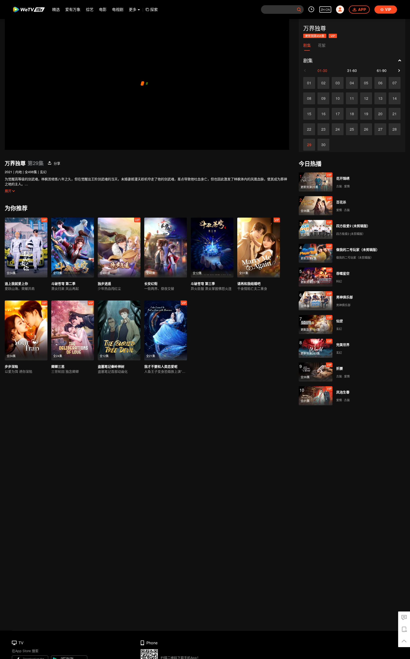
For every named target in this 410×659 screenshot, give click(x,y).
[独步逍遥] (119, 247)
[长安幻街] (165, 247)
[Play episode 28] (395, 129)
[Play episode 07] (395, 83)
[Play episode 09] (323, 98)
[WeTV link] (29, 9)
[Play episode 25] (352, 129)
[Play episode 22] (309, 129)
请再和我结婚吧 (249, 283)
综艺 (89, 9)
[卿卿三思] (72, 330)
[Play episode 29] (309, 145)
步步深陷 (11, 366)
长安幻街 (151, 283)
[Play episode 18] (352, 114)
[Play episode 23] (323, 129)
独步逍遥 (104, 283)
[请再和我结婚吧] (258, 247)
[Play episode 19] (366, 114)
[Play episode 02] (323, 83)
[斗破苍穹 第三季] (212, 247)
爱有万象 (72, 9)
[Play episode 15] (309, 114)
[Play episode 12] (366, 98)
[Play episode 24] (338, 129)
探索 (154, 9)
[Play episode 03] (338, 83)
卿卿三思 (58, 366)
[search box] (299, 9)
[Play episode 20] (380, 114)
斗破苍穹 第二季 (63, 283)
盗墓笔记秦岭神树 (111, 366)
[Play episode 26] (366, 129)
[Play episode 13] (380, 98)
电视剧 (117, 9)
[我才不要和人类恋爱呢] (165, 330)
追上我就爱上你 (16, 283)
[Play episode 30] (323, 145)
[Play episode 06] (380, 83)
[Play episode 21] (395, 114)
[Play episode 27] (380, 129)
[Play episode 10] (338, 98)
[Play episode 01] (309, 83)
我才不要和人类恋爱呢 (160, 366)
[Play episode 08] (309, 98)
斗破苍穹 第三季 (203, 283)
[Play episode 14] (395, 98)
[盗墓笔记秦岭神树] (119, 330)
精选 (56, 9)
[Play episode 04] (352, 83)
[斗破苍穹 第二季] (72, 247)
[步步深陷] (26, 330)
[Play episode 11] (352, 98)
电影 (103, 9)
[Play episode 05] (366, 83)
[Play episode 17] (338, 114)
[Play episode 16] (323, 114)
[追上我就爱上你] (26, 247)
